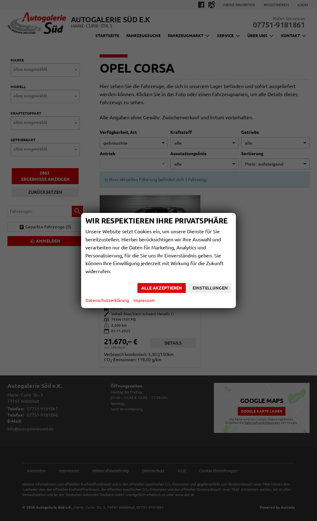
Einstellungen (210, 288)
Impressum (144, 300)
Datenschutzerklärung (107, 300)
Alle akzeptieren (161, 288)
